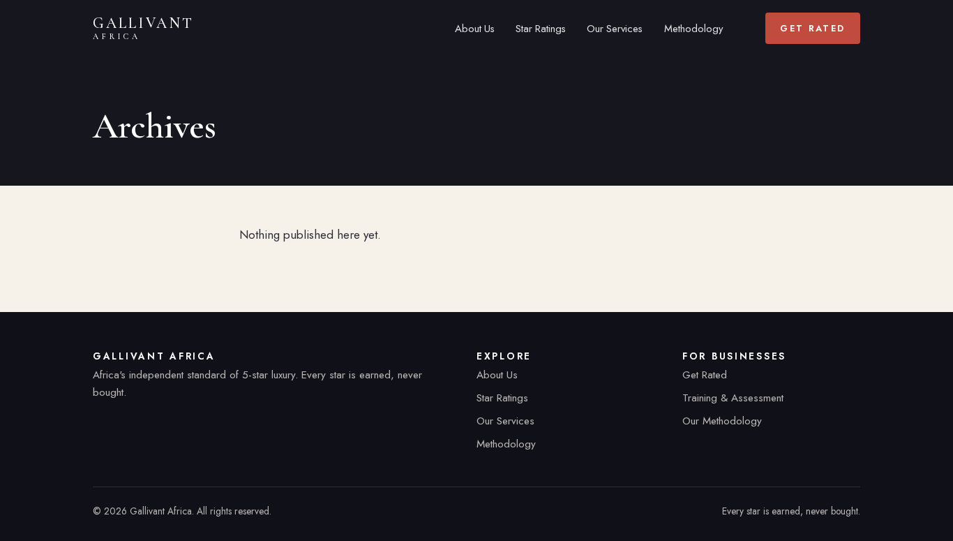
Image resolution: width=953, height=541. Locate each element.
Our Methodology (722, 421)
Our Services (615, 28)
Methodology (693, 28)
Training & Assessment (732, 398)
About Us (475, 28)
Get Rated (812, 28)
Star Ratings (541, 28)
